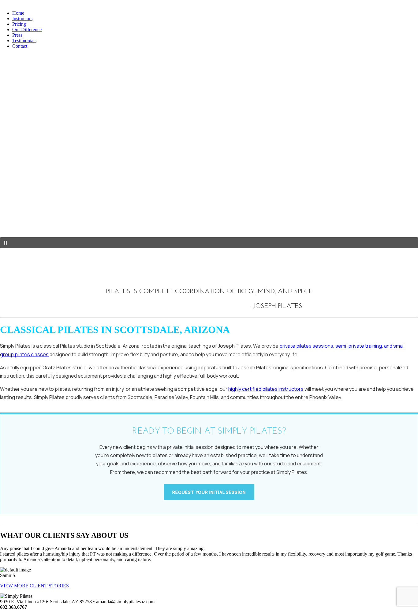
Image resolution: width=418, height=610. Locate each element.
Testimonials (24, 40)
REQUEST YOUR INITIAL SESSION (209, 492)
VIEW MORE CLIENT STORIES (34, 585)
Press (17, 35)
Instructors (22, 18)
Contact (19, 46)
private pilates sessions (306, 345)
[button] (209, 242)
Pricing (19, 24)
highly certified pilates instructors (266, 389)
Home (18, 13)
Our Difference (27, 29)
